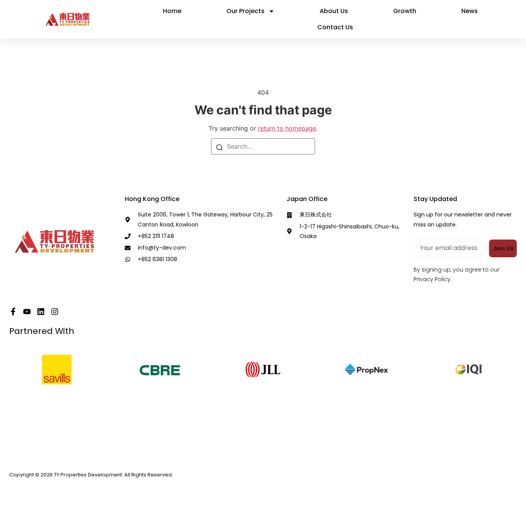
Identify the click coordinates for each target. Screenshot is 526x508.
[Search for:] (263, 146)
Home (172, 11)
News (469, 11)
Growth (404, 11)
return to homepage (287, 128)
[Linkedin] (41, 311)
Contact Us (335, 27)
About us (334, 11)
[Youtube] (27, 311)
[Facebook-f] (13, 311)
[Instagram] (55, 311)
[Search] (219, 146)
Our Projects (245, 11)
